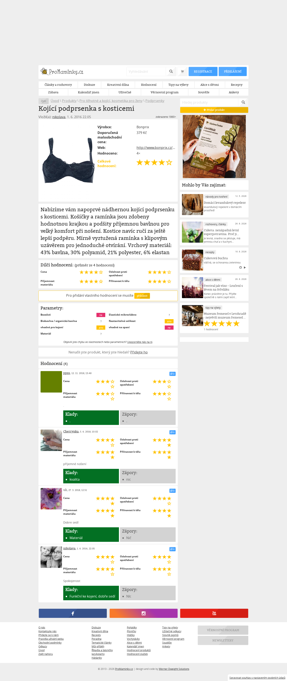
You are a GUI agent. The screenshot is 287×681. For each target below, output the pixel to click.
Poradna (96, 638)
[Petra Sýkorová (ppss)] (51, 382)
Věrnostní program (173, 638)
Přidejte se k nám (48, 635)
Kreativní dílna (100, 631)
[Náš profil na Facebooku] (73, 613)
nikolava (58, 117)
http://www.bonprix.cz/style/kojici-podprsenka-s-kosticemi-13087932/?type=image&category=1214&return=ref (156, 147)
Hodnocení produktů (139, 650)
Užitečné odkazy (171, 631)
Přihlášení (232, 71)
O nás (41, 627)
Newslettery (223, 640)
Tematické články (102, 642)
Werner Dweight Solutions (174, 668)
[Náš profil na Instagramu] (143, 613)
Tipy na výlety (170, 627)
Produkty (69, 100)
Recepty (96, 635)
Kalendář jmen (135, 646)
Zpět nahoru (45, 654)
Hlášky (131, 635)
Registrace (203, 71)
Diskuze (96, 627)
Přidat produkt (215, 110)
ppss (66, 373)
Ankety (166, 646)
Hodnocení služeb (137, 654)
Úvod (55, 100)
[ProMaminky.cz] (63, 72)
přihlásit (142, 296)
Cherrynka (71, 431)
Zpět (43, 101)
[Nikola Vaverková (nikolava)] (51, 557)
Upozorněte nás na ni (139, 342)
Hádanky (97, 657)
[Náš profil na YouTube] (214, 613)
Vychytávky (133, 638)
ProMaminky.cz (124, 668)
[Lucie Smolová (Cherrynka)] (51, 440)
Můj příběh (98, 646)
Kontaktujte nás (47, 631)
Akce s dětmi (134, 642)
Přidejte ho (139, 352)
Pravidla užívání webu (51, 638)
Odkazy (42, 646)
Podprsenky (154, 100)
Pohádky (132, 627)
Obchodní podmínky (50, 642)
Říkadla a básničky (102, 650)
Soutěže (167, 642)
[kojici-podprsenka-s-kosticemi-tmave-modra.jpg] (68, 160)
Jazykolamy (98, 654)
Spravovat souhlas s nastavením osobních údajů (257, 677)
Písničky (131, 631)
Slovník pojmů (170, 635)
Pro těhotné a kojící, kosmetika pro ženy (110, 100)
